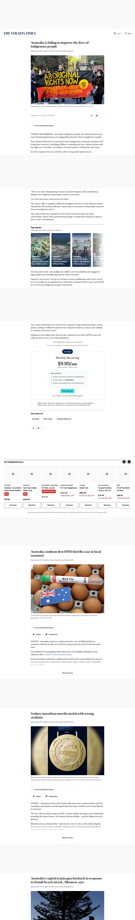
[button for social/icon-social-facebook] (96, 116)
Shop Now (13, 505)
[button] (117, 33)
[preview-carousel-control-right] (101, 250)
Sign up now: (35, 51)
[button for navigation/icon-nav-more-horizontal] (102, 116)
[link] (19, 33)
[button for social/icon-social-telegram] (91, 116)
